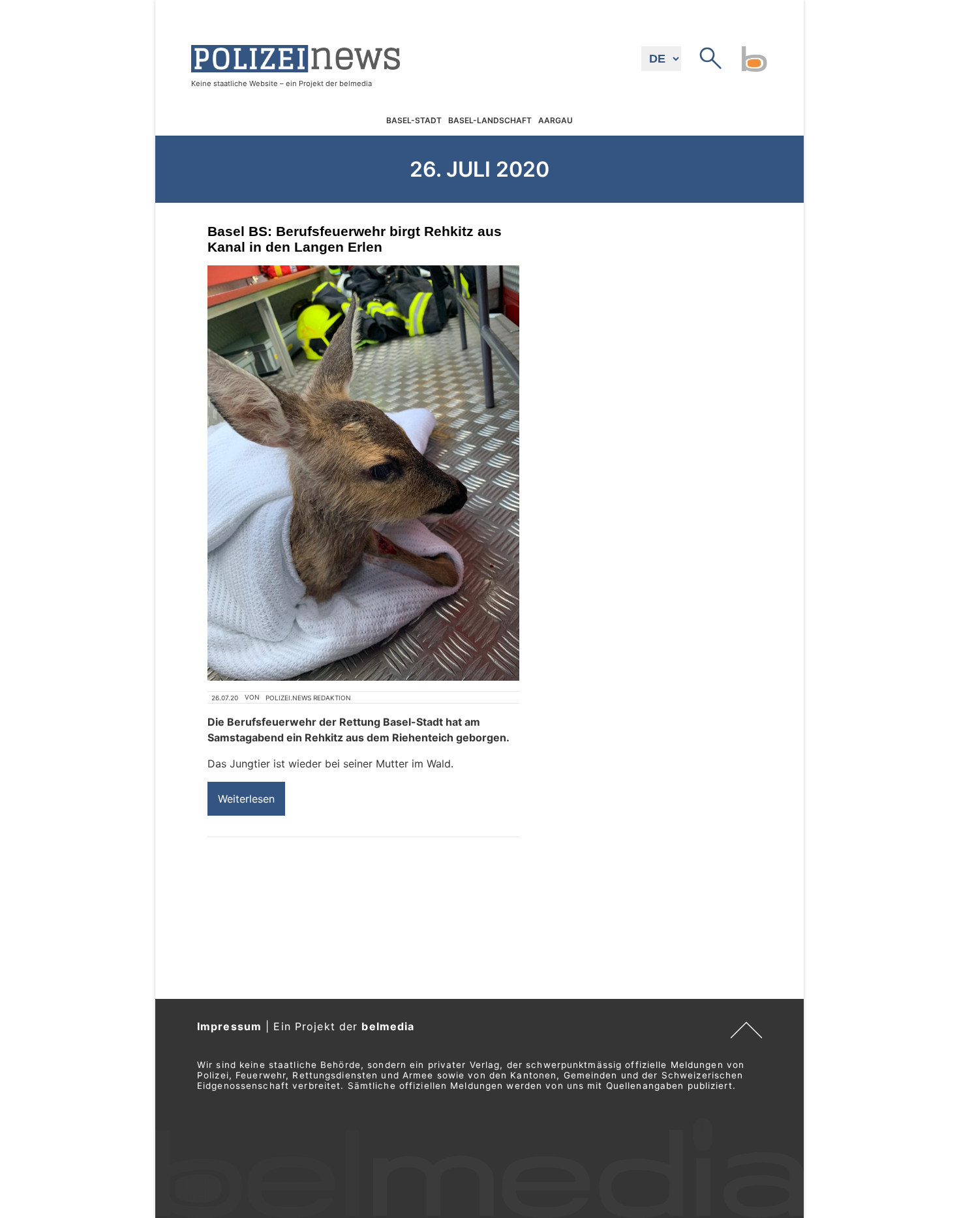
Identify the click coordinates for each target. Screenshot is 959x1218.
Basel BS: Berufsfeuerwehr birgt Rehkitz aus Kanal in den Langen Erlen (354, 239)
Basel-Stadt (414, 120)
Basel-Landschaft (490, 120)
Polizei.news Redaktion (308, 698)
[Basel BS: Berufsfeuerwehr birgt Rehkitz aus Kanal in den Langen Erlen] (363, 473)
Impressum (229, 1026)
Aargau (555, 120)
